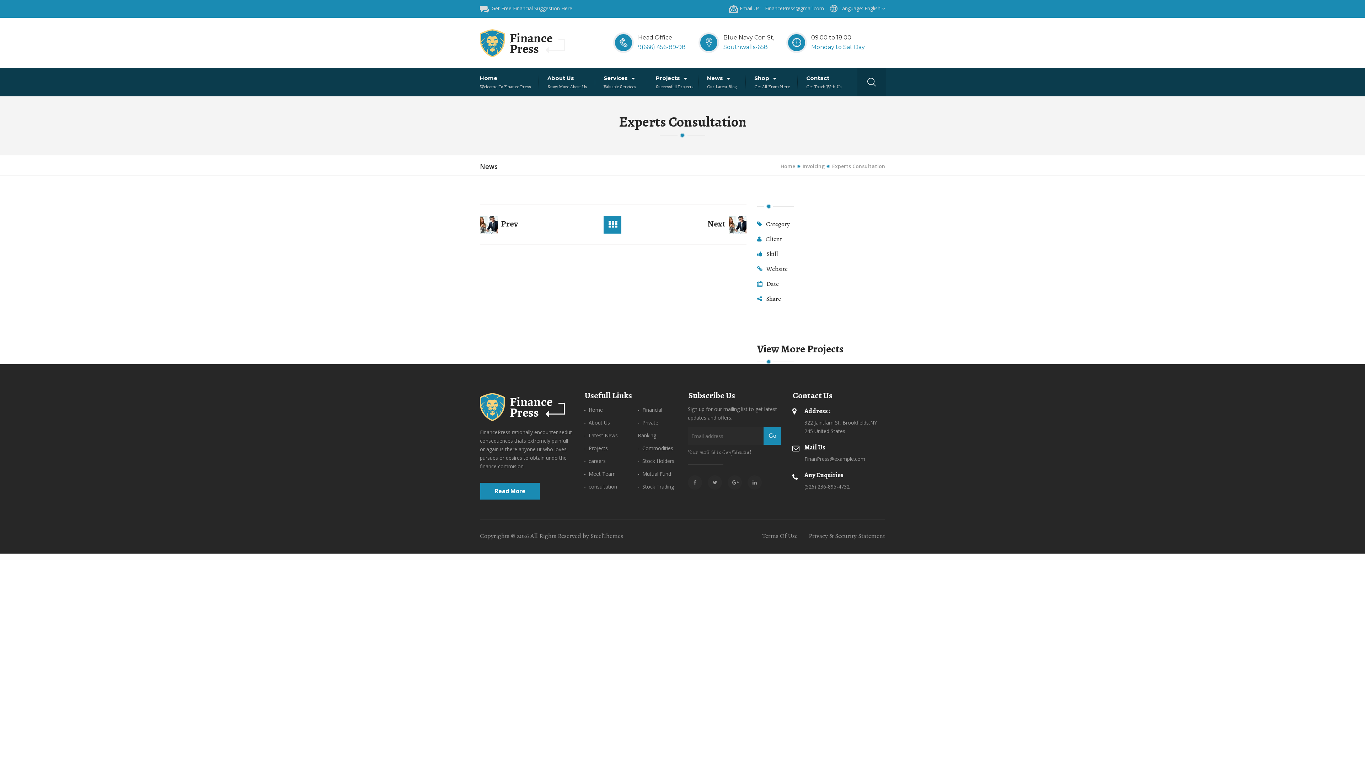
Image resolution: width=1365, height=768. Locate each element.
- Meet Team (600, 473)
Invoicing (814, 166)
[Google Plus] (735, 482)
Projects (668, 78)
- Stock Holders (656, 461)
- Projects (596, 448)
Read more (510, 491)
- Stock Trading (656, 486)
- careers (595, 461)
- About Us (597, 422)
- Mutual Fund (654, 473)
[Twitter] (715, 482)
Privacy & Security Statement (847, 536)
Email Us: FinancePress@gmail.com (782, 8)
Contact (818, 78)
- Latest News (601, 435)
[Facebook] (695, 482)
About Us (561, 78)
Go (772, 435)
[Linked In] (755, 482)
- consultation (600, 486)
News (715, 78)
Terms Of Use (780, 536)
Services (616, 78)
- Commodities (655, 448)
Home (489, 78)
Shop (762, 78)
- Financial (650, 409)
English (873, 8)
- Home (593, 409)
